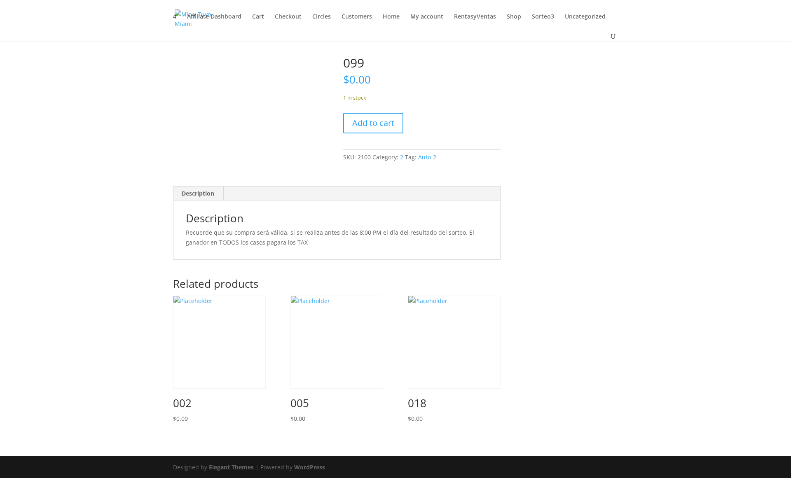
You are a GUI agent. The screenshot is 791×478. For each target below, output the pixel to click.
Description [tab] (198, 193)
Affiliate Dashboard (214, 17)
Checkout (288, 17)
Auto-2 (427, 157)
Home (391, 17)
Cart (258, 17)
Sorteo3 (543, 17)
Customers (357, 17)
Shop (514, 17)
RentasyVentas (475, 17)
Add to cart (373, 122)
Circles (321, 17)
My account (426, 17)
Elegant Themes (231, 467)
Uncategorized (585, 17)
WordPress (309, 467)
